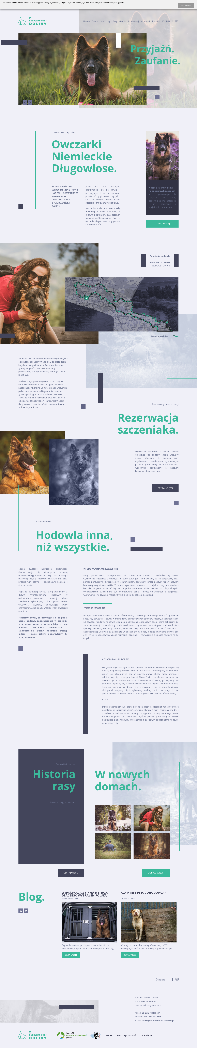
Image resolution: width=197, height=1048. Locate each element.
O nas (95, 21)
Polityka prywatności (127, 1035)
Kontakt (166, 21)
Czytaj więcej (162, 223)
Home (86, 21)
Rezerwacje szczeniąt (139, 21)
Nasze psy (105, 21)
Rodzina (156, 21)
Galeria (122, 21)
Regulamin (147, 1035)
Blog (114, 21)
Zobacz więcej (156, 872)
